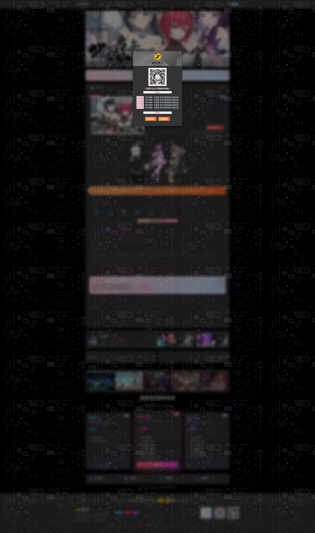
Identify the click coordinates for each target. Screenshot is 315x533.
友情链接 (164, 119)
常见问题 (150, 119)
